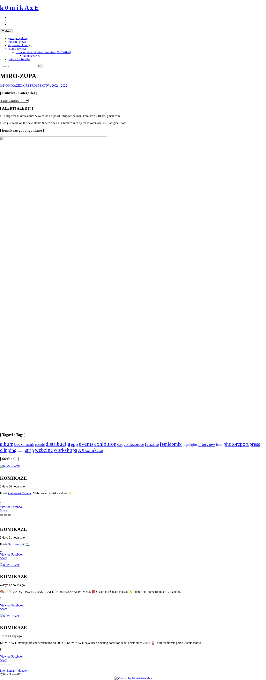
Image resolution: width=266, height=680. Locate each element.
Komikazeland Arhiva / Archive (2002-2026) (43, 52)
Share (3, 510)
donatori (23, 670)
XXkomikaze (90, 450)
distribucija (58, 444)
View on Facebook (11, 507)
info (2, 670)
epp (74, 444)
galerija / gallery (17, 38)
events (86, 444)
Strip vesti (14, 544)
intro (219, 445)
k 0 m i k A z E (19, 7)
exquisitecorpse (130, 444)
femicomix (171, 444)
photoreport (236, 444)
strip (29, 450)
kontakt (11, 670)
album (6, 444)
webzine (44, 450)
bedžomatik (24, 444)
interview (206, 444)
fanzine (152, 444)
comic (40, 444)
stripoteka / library (19, 45)
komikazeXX (31, 55)
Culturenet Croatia (19, 493)
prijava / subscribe (19, 59)
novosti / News (17, 41)
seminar (20, 451)
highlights (189, 444)
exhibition (105, 444)
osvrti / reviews (17, 48)
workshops (65, 450)
